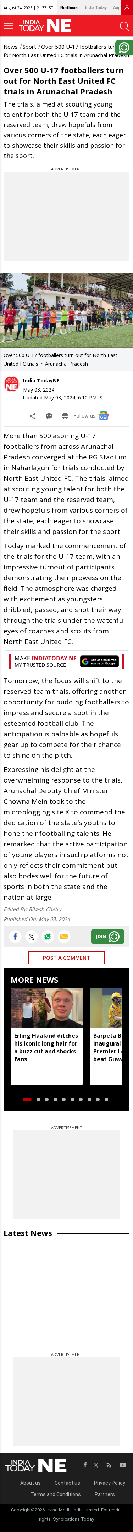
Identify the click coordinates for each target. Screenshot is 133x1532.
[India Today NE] (47, 25)
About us (30, 1483)
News (11, 46)
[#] (47, 936)
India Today (96, 7)
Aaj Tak (120, 7)
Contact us (67, 1483)
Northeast (69, 7)
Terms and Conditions (56, 1494)
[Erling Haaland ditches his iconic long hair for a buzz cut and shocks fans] (47, 1008)
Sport (29, 46)
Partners (105, 1494)
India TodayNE (41, 380)
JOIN (101, 936)
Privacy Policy (109, 1483)
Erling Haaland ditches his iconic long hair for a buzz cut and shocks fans (46, 1047)
